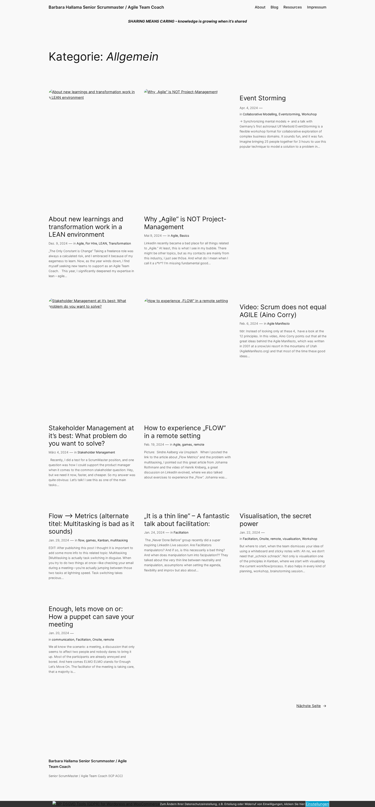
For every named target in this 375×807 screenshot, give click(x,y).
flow (81, 540)
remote (199, 444)
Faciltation (181, 532)
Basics (184, 235)
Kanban (103, 540)
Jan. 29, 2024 (59, 540)
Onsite (264, 539)
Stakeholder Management (96, 452)
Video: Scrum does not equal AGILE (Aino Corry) (283, 311)
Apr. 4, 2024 (249, 108)
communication (63, 639)
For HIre (91, 243)
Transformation (120, 243)
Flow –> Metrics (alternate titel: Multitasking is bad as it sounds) (91, 523)
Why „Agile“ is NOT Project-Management (185, 223)
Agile (80, 243)
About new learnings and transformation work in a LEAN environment (86, 226)
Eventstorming (289, 114)
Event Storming (263, 98)
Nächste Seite (311, 706)
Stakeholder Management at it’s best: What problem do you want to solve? (91, 435)
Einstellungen (317, 804)
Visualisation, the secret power (275, 520)
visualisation (291, 539)
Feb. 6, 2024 (249, 323)
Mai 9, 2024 (153, 235)
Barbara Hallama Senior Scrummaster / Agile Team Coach (106, 7)
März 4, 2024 (58, 452)
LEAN (103, 243)
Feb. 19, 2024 (154, 444)
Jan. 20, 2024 (59, 633)
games (187, 444)
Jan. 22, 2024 (250, 532)
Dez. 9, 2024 (58, 243)
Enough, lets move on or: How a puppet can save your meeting (91, 616)
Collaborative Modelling (260, 114)
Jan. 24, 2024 (154, 532)
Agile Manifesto (278, 323)
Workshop (309, 114)
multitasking (119, 540)
